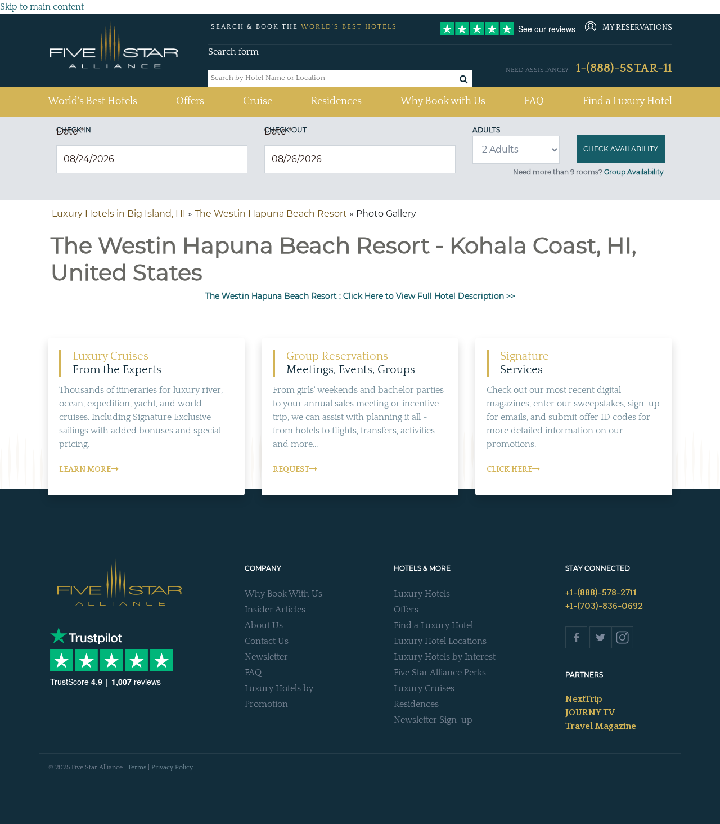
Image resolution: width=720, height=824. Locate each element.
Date (70, 131)
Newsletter (266, 657)
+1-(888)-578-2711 (601, 593)
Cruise (257, 101)
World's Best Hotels (92, 101)
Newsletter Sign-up (433, 720)
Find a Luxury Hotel (627, 101)
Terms (137, 767)
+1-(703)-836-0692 (604, 606)
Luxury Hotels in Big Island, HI (119, 213)
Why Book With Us (283, 594)
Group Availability (634, 172)
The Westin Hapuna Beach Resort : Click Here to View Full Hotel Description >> (360, 296)
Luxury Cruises (424, 688)
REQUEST (291, 469)
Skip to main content (42, 7)
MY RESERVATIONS (637, 27)
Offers (190, 101)
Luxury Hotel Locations (440, 641)
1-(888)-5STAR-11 (624, 68)
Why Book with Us (442, 101)
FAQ (534, 101)
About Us (264, 625)
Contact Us (267, 641)
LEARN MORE (85, 469)
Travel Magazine (600, 726)
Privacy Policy (172, 767)
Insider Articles (275, 609)
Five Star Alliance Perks (440, 673)
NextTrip (583, 699)
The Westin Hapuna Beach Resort (271, 213)
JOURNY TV (590, 712)
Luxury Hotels (422, 594)
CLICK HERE (509, 469)
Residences (336, 101)
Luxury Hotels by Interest (445, 657)
